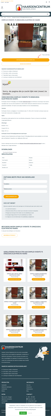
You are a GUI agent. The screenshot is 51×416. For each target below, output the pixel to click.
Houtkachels (4, 389)
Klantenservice (29, 389)
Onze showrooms (32, 403)
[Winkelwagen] (49, 2)
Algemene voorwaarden (7, 399)
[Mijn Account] (47, 2)
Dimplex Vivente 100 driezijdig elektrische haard (30, 143)
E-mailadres (6, 184)
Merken (3, 391)
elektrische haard (27, 101)
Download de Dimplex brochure (10, 152)
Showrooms (29, 387)
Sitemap (3, 403)
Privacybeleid (4, 401)
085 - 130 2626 (5, 2)
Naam (5, 179)
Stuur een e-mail (31, 399)
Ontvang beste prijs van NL (14, 279)
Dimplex (9, 17)
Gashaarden (4, 385)
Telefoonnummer (8, 189)
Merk (5, 17)
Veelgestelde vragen (32, 401)
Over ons (28, 385)
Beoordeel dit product (9, 235)
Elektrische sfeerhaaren (6, 387)
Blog (27, 391)
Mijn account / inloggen (7, 397)
